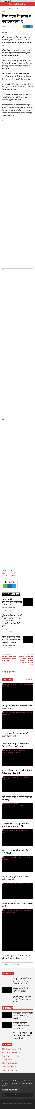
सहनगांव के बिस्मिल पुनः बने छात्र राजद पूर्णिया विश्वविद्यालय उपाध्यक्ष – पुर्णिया (12, 602)
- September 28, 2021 (7, 631)
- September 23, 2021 (7, 610)
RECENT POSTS (8, 1008)
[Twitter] (31, 26)
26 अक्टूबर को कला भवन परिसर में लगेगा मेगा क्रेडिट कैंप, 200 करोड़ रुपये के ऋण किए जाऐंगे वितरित (26, 660)
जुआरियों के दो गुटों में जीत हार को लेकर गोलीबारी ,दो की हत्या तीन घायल (22, 999)
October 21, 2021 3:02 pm (8, 26)
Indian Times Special (8, 1066)
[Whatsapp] (24, 26)
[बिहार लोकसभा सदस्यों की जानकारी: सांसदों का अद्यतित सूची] (17, 784)
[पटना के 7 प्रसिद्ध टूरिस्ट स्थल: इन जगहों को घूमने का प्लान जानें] (17, 864)
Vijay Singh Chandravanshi (8, 607)
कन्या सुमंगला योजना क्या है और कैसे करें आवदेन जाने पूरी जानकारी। (23, 1015)
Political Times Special (9, 1070)
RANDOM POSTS (8, 973)
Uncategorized (6, 1059)
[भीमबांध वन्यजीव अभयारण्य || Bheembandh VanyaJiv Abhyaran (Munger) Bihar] (17, 811)
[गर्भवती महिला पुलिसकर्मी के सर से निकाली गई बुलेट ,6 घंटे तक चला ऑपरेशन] (17, 930)
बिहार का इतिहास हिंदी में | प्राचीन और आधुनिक (20, 989)
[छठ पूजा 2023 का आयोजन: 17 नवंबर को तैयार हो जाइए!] (17, 891)
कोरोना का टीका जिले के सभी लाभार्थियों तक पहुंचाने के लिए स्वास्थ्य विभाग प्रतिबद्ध (11, 639)
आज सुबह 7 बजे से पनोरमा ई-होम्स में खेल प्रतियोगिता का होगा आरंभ (9, 658)
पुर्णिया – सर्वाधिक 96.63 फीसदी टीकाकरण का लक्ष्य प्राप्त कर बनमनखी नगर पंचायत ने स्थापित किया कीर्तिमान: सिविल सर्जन (12, 620)
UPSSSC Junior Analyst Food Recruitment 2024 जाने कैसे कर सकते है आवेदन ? (16, 744)
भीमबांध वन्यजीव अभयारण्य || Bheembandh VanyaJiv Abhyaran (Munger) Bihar (15, 824)
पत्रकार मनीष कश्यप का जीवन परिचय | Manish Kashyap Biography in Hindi (17, 771)
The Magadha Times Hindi (17, 4)
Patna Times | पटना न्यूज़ (9, 1056)
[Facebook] (28, 26)
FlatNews (5, 1105)
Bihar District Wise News (9, 573)
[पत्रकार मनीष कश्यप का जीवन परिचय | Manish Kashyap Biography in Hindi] (17, 757)
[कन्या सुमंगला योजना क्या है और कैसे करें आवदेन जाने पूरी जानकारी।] (17, 692)
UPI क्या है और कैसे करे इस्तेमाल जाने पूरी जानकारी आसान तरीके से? (15, 734)
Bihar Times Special (8, 1063)
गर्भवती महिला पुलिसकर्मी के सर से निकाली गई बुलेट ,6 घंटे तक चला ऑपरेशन (16, 956)
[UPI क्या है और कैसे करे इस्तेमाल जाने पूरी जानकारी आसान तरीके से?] (17, 720)
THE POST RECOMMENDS (11, 594)
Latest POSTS (7, 680)
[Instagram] (17, 1076)
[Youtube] (20, 1076)
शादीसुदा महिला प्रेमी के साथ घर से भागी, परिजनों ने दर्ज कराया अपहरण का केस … (22, 981)
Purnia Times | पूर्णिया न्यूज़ (9, 576)
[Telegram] (9, 1076)
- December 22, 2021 (7, 648)
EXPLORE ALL (28, 679)
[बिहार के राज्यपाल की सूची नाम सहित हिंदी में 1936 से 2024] (17, 837)
